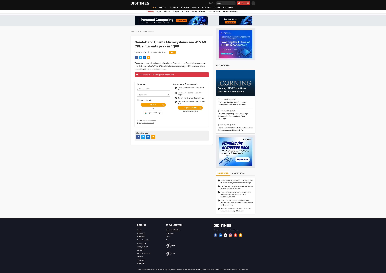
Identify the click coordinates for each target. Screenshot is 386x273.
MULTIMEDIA (228, 8)
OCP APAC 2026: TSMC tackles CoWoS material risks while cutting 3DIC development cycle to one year (237, 202)
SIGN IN (153, 105)
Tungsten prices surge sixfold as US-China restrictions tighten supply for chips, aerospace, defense (236, 194)
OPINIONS (185, 8)
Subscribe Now (168, 75)
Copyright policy (142, 247)
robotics (167, 11)
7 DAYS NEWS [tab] (238, 173)
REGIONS (162, 8)
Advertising (140, 233)
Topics (168, 237)
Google (158, 11)
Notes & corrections (143, 253)
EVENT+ (217, 8)
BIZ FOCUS (206, 8)
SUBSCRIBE (245, 3)
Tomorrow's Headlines (173, 230)
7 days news (170, 233)
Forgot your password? (146, 123)
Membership (141, 237)
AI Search (185, 11)
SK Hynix (176, 11)
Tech (139, 31)
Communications (149, 31)
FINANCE (195, 8)
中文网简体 (140, 263)
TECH (154, 8)
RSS (167, 240)
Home (132, 31)
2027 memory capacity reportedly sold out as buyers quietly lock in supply (237, 187)
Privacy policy (141, 243)
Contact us (140, 250)
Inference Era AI (214, 11)
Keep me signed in (145, 100)
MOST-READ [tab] (223, 173)
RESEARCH (173, 8)
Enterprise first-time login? (147, 120)
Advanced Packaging (230, 11)
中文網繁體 (140, 260)
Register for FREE (190, 108)
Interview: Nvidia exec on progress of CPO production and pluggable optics (236, 210)
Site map (140, 257)
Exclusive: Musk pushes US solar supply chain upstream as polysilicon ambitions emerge (237, 181)
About (139, 230)
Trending (150, 11)
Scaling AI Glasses (198, 11)
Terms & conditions (143, 240)
